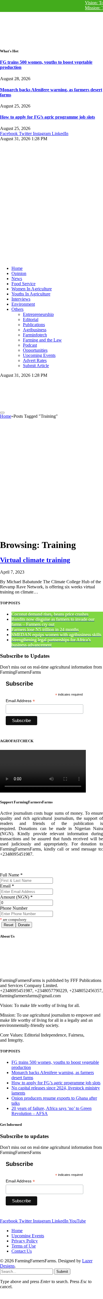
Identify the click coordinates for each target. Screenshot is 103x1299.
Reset (8, 925)
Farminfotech (35, 334)
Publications (34, 324)
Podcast (30, 345)
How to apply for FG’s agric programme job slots (47, 117)
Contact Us (21, 1251)
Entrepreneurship (38, 314)
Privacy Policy (24, 1240)
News (16, 278)
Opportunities (35, 350)
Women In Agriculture (31, 288)
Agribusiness (34, 329)
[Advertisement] (51, 480)
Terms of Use (23, 1246)
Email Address (20, 701)
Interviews (20, 299)
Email (7, 886)
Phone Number (13, 908)
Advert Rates (35, 360)
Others (17, 309)
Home (17, 268)
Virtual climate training (35, 560)
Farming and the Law (42, 340)
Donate (24, 925)
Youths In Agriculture (30, 293)
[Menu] (2, 412)
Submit (62, 1271)
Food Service (23, 283)
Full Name (11, 874)
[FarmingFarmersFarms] (43, 406)
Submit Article (36, 365)
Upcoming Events (39, 355)
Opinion (18, 273)
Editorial (30, 319)
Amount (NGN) (16, 897)
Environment (23, 304)
